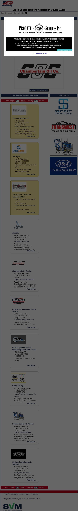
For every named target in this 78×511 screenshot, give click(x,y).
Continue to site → (40, 53)
